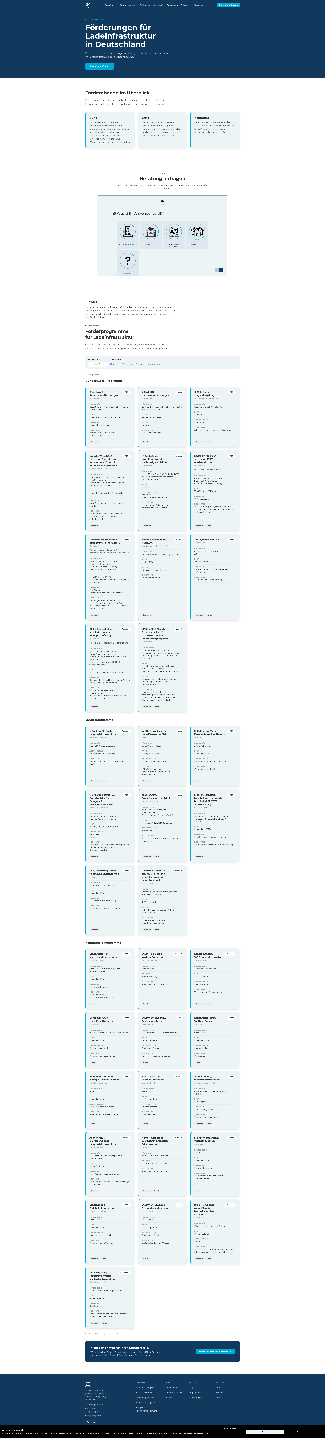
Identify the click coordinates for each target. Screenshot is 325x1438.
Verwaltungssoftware (145, 1398)
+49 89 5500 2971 (93, 1412)
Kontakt (219, 1392)
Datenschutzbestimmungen (231, 1428)
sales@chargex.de (93, 1416)
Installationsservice (144, 1392)
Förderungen (195, 1398)
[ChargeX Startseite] (88, 5)
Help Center (194, 1392)
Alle (115, 364)
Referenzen (172, 5)
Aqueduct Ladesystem (146, 1387)
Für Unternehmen (127, 5)
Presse (219, 1398)
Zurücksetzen (153, 364)
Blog (191, 1387)
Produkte (109, 5)
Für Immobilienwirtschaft (151, 5)
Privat (141, 364)
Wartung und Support (145, 1403)
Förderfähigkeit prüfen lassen (214, 1351)
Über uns (198, 5)
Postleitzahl (94, 359)
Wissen (184, 5)
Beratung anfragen (228, 5)
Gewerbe (127, 364)
